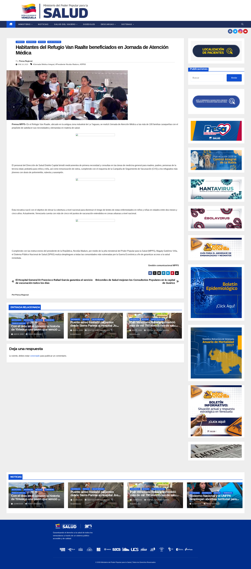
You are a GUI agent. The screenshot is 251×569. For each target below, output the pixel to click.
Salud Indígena (98, 319)
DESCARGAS (107, 24)
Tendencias (49, 320)
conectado (35, 356)
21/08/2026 (78, 500)
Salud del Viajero (65, 24)
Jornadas (20, 42)
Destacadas (16, 320)
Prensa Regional (25, 61)
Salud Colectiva (54, 42)
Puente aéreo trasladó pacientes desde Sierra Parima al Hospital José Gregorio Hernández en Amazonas (94, 325)
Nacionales (31, 42)
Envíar (234, 78)
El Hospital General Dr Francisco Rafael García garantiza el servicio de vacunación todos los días (54, 281)
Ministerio (24, 24)
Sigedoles (89, 24)
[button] (242, 24)
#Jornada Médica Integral (43, 64)
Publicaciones (198, 69)
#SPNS (83, 64)
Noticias (43, 24)
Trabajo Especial (18, 323)
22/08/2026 (19, 504)
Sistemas (127, 24)
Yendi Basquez (35, 334)
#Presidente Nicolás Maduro (67, 64)
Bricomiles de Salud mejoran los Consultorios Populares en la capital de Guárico (135, 281)
